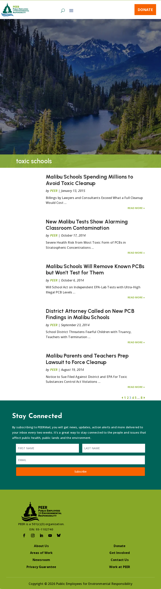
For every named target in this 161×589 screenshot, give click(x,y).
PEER (54, 191)
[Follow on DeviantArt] (58, 535)
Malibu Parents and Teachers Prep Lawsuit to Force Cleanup (87, 358)
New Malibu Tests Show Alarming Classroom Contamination (87, 224)
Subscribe (80, 471)
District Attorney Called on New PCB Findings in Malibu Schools (90, 314)
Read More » (136, 208)
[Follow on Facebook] (24, 535)
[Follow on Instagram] (32, 535)
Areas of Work (41, 553)
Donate (145, 9)
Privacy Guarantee (41, 567)
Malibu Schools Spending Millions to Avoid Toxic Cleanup (89, 179)
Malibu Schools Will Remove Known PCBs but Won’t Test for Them (95, 269)
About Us (41, 546)
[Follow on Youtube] (50, 535)
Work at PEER (119, 567)
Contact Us (120, 560)
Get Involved (119, 553)
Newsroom (41, 560)
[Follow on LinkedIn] (41, 535)
